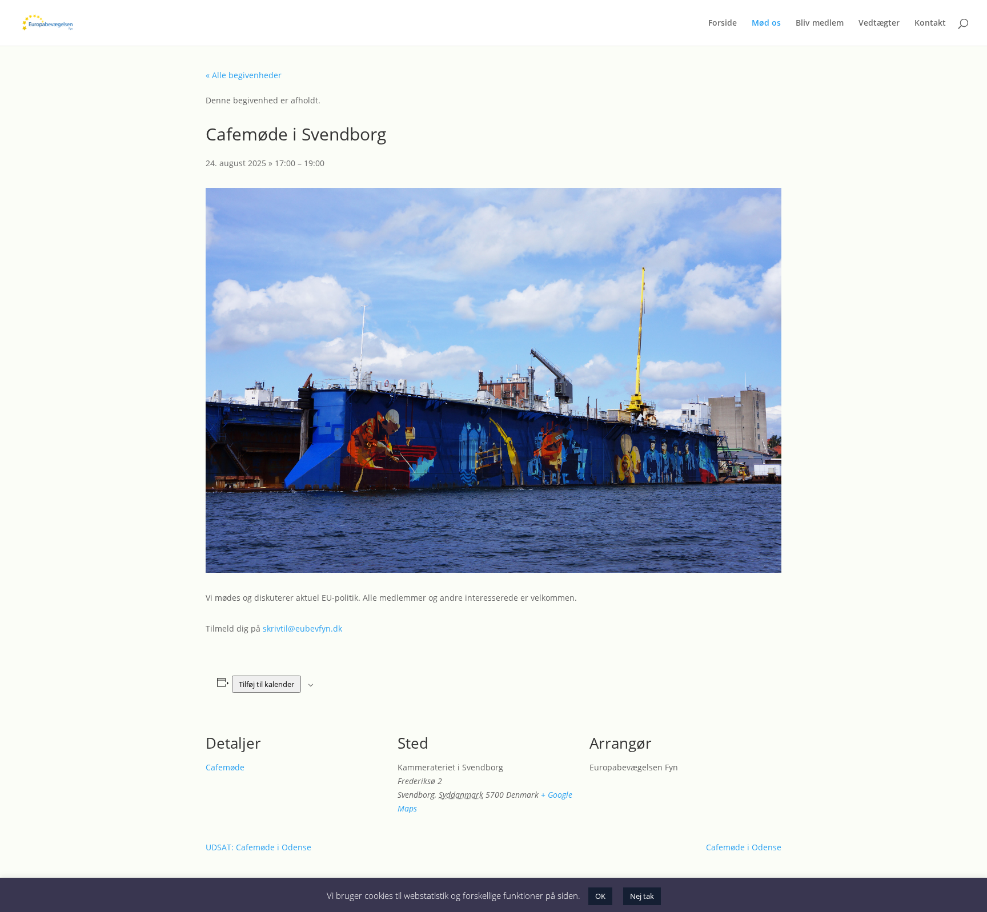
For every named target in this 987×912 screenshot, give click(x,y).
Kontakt (930, 23)
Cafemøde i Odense (743, 847)
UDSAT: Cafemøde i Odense (258, 847)
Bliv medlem (820, 23)
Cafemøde (225, 767)
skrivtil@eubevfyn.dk (302, 628)
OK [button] (600, 896)
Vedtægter (879, 23)
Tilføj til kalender (266, 684)
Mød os (766, 23)
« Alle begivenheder (244, 75)
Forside (722, 23)
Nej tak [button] (642, 896)
